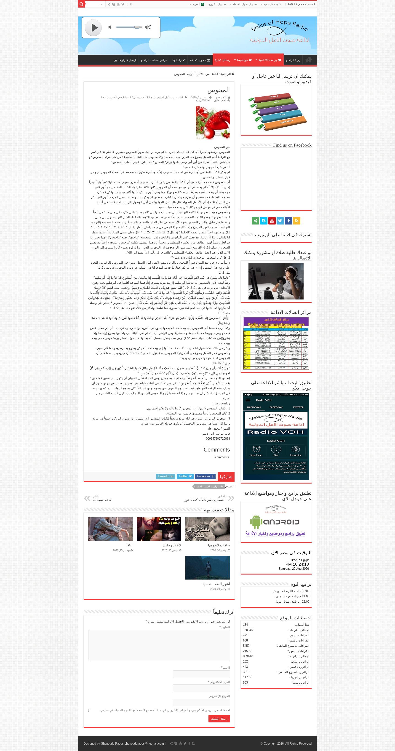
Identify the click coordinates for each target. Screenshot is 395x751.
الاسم (225, 667)
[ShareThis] (109, 4)
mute (112, 27)
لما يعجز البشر (118, 97)
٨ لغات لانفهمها (219, 545)
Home (309, 59)
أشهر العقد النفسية (216, 584)
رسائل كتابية (222, 60)
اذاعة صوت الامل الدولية (202, 74)
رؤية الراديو (293, 60)
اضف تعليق (220, 100)
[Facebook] (127, 4)
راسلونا (176, 60)
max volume (149, 27)
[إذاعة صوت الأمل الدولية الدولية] (279, 30)
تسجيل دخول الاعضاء (245, 4)
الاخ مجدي (221, 97)
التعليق (224, 627)
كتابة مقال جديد (272, 4)
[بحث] (81, 4)
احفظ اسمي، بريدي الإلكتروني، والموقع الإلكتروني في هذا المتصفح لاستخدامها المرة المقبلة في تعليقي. (164, 710)
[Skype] (113, 4)
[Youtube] (118, 4)
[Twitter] (123, 4)
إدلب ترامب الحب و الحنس (210, 486)
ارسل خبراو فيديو (125, 60)
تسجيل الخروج (217, 4)
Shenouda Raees (112, 743)
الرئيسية (226, 74)
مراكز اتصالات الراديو (154, 60)
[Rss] (131, 4)
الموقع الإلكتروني (219, 696)
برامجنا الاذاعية (268, 60)
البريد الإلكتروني (219, 682)
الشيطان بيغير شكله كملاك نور (205, 498)
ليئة (130, 545)
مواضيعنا (242, 60)
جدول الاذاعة (198, 60)
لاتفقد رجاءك (172, 545)
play (93, 28)
